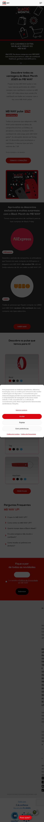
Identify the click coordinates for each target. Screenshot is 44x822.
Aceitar (22, 416)
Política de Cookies (13, 434)
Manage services (21, 410)
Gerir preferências (22, 429)
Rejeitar (22, 422)
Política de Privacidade (28, 434)
